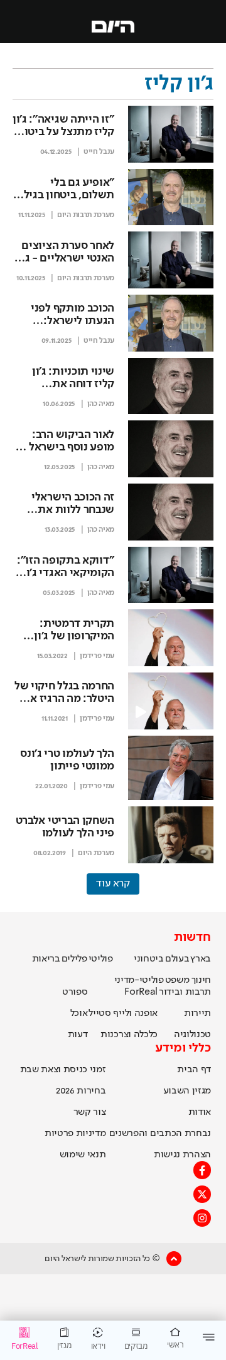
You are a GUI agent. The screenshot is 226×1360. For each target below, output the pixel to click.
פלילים (74, 959)
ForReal (141, 992)
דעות (78, 1035)
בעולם (177, 959)
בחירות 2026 (81, 1091)
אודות (199, 1112)
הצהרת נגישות (182, 1155)
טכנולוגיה (192, 1035)
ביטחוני (149, 959)
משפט (177, 980)
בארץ (200, 959)
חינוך (201, 980)
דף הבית (194, 1070)
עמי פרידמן (97, 656)
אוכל (79, 1013)
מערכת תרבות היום (85, 215)
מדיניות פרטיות (75, 1134)
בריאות (46, 959)
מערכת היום (96, 853)
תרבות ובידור (185, 992)
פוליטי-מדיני (139, 980)
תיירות (197, 1013)
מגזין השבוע (187, 1091)
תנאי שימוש (83, 1155)
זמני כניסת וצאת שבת (63, 1070)
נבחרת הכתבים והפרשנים (160, 1134)
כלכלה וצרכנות (129, 1035)
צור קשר (89, 1112)
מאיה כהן (100, 404)
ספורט (74, 992)
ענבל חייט (98, 152)
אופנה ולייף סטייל (123, 1013)
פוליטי (101, 959)
